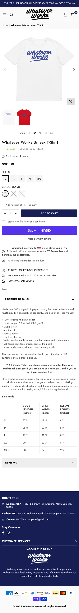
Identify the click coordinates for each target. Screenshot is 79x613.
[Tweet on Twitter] (35, 133)
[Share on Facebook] (29, 133)
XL (30, 179)
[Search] (11, 14)
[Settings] (65, 14)
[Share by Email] (57, 133)
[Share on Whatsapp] (51, 133)
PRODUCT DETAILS (17, 299)
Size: (6, 172)
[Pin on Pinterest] (40, 133)
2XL (39, 179)
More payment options (39, 239)
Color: (11, 187)
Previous (5, 70)
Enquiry (32, 205)
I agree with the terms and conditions (25, 221)
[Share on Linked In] (46, 133)
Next (74, 70)
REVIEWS (11, 462)
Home (5, 25)
